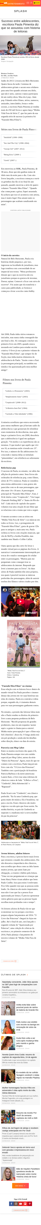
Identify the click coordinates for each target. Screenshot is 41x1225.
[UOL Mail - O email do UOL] (28, 3)
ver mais (19, 1186)
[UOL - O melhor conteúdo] (4, 3)
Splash (20, 11)
